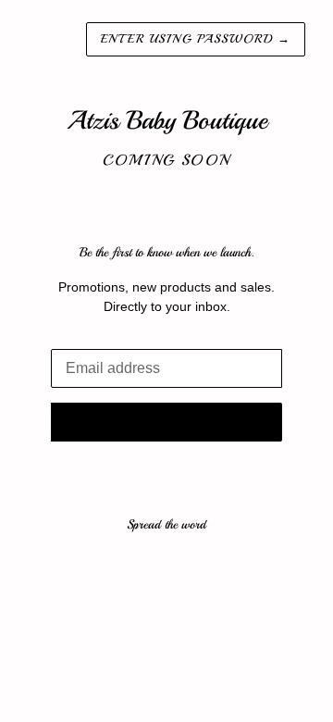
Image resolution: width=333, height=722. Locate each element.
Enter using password (195, 38)
